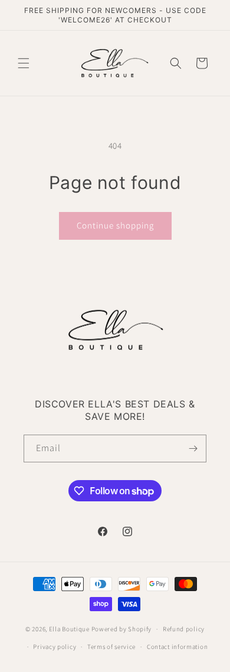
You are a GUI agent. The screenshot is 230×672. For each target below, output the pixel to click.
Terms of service (111, 646)
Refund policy (184, 629)
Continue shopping (115, 225)
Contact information (177, 646)
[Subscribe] (193, 448)
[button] (24, 63)
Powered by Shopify (121, 629)
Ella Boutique (70, 629)
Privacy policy (54, 646)
